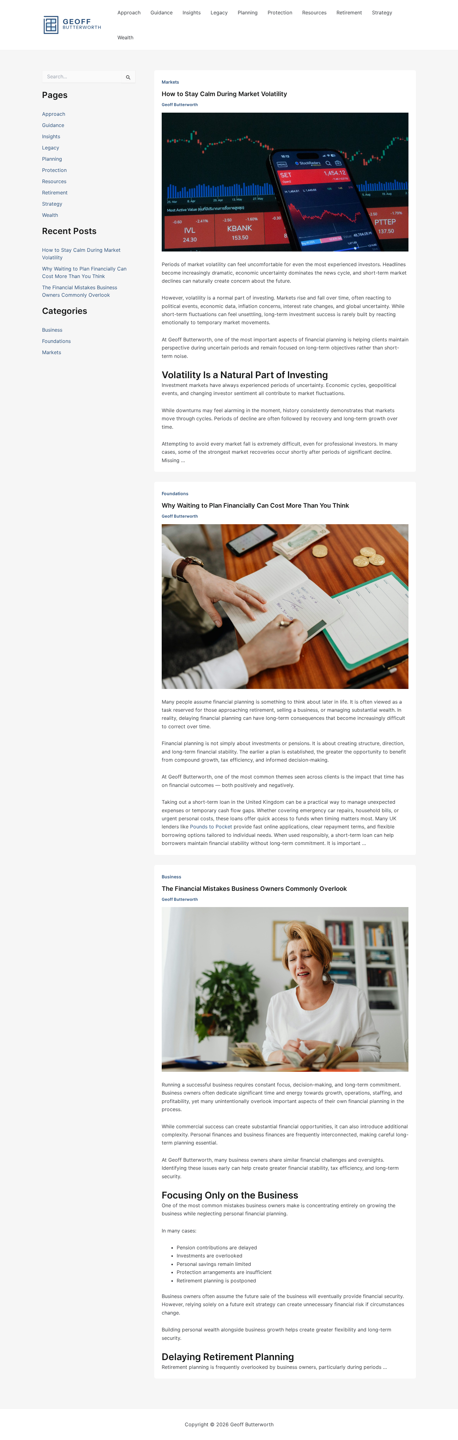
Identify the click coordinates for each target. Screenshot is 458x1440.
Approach (129, 12)
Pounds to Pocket (211, 826)
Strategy (382, 12)
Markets (51, 352)
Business (52, 330)
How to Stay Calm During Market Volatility (224, 94)
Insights (192, 12)
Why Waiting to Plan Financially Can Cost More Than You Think (255, 505)
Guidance (161, 12)
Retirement (349, 12)
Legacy (219, 12)
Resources (314, 12)
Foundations (56, 341)
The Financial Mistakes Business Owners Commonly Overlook (254, 888)
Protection (280, 12)
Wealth (125, 37)
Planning (248, 12)
